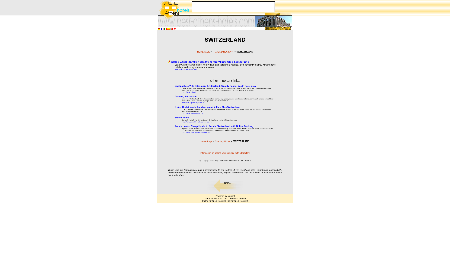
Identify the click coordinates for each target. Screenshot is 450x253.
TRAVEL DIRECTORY (223, 52)
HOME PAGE (203, 52)
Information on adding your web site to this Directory (225, 153)
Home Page (206, 141)
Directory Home (222, 141)
